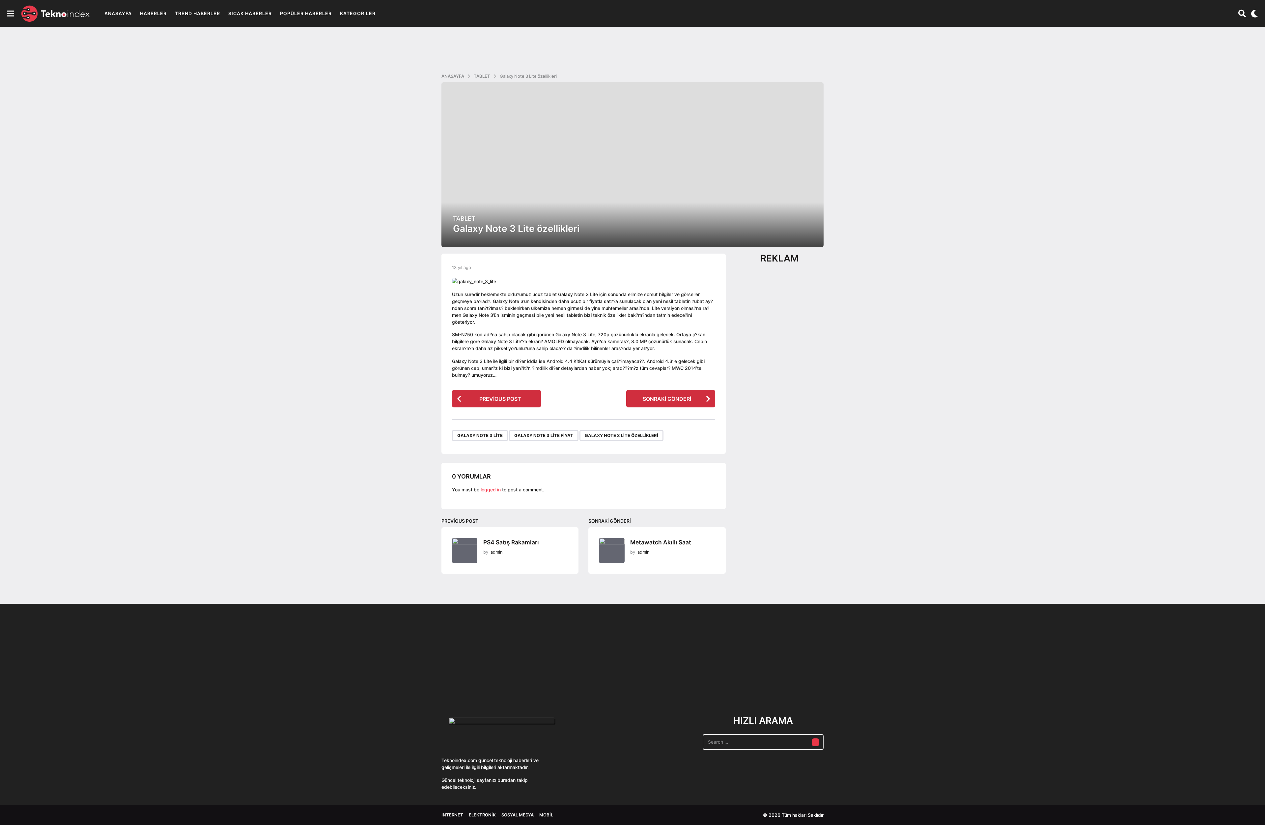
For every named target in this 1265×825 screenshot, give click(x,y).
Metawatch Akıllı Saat (660, 542)
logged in (491, 489)
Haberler (153, 13)
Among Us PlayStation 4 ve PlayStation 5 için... (1199, 677)
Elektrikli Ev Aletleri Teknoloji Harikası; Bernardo (1067, 680)
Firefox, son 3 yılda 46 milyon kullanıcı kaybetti (1133, 677)
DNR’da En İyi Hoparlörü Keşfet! (935, 677)
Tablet (464, 218)
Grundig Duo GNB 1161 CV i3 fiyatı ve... (1001, 675)
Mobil (546, 814)
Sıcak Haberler (250, 13)
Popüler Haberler (306, 13)
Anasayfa (118, 13)
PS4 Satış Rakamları (511, 542)
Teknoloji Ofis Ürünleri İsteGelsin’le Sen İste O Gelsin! (672, 680)
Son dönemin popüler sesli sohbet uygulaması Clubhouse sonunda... (474, 680)
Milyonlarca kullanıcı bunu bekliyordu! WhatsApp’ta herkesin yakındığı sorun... (870, 680)
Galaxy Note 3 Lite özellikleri (621, 435)
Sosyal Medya (517, 814)
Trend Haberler (197, 13)
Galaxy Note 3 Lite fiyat (543, 435)
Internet (452, 814)
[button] (10, 13)
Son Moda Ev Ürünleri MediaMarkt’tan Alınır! (738, 677)
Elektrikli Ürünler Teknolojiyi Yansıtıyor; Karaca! (540, 680)
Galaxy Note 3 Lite (480, 435)
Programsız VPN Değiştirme (606, 664)
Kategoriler (358, 13)
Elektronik (482, 814)
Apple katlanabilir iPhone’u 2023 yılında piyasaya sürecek (804, 680)
